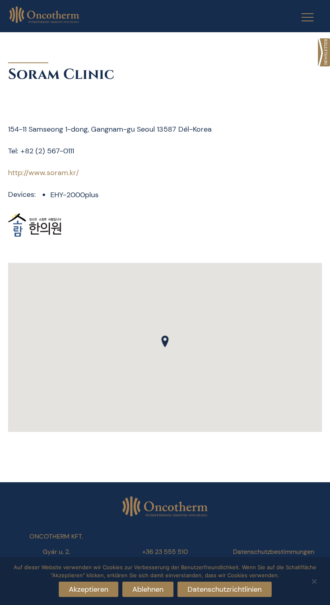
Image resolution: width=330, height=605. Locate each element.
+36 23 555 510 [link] (165, 551)
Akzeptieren (88, 589)
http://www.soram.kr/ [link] (43, 173)
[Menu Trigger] (302, 17)
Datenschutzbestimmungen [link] (273, 551)
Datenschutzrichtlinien (225, 589)
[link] (324, 52)
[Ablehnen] (314, 580)
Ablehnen (147, 589)
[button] (165, 341)
